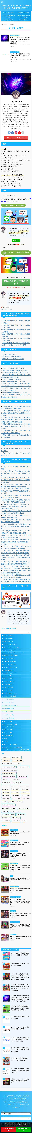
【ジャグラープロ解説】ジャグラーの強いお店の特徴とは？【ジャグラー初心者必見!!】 (20, 854)
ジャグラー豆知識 (8, 735)
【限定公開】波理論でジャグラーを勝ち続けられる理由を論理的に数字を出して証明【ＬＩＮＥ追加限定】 (16, 413)
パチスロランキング (6, 309)
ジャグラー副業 (5, 786)
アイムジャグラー (6, 760)
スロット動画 (7, 676)
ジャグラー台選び (15, 789)
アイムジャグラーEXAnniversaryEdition (15, 653)
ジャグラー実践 (8, 732)
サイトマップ (15, 1104)
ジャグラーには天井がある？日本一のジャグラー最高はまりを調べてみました (20, 1070)
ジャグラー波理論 (25, 795)
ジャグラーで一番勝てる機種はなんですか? (15, 370)
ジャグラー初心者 (17, 782)
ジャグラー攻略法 (15, 795)
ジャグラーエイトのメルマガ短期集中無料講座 (16, 750)
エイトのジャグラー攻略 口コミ (9, 770)
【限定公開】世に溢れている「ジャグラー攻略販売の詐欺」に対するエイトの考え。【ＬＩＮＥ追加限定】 (16, 426)
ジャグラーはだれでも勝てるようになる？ (15, 372)
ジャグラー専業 (5, 792)
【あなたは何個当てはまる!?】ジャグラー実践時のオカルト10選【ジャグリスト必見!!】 (20, 1039)
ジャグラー (4, 779)
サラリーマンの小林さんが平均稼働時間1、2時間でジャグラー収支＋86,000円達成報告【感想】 (16, 526)
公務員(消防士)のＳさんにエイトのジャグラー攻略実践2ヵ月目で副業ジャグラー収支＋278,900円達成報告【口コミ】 (15, 506)
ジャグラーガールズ (9, 681)
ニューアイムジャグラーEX (11, 647)
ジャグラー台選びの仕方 (23, 19)
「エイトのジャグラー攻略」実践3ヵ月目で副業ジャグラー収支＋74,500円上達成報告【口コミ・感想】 (15, 491)
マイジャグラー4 (8, 641)
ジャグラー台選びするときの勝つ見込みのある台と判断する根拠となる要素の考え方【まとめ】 (20, 867)
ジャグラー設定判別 (8, 718)
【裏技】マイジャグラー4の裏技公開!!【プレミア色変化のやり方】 (20, 1080)
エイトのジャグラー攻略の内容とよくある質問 (23, 16)
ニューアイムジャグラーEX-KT (12, 650)
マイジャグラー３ (6, 820)
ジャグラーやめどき (22, 44)
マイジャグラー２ (16, 817)
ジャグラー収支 (8, 690)
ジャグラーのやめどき (9, 708)
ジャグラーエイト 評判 (14, 779)
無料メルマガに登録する (16, 282)
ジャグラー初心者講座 (8, 12)
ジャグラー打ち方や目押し (10, 705)
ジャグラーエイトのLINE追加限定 (13, 747)
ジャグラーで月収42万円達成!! (11, 356)
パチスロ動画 (5, 811)
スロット (4, 801)
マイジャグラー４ (16, 820)
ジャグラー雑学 (26, 798)
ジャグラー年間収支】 (9, 354)
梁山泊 (24, 820)
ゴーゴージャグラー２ (10, 661)
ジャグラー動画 (8, 679)
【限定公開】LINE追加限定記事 (22, 1102)
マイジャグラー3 (8, 638)
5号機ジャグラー (6, 757)
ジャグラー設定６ (6, 798)
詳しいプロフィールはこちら (16, 137)
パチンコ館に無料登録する (8, 1129)
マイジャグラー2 (8, 635)
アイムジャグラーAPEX (10, 644)
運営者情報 (22, 1104)
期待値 (6, 738)
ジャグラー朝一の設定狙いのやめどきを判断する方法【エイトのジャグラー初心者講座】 (20, 55)
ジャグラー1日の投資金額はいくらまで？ (14, 392)
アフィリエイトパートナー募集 (17, 1106)
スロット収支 (20, 801)
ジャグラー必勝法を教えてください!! (13, 381)
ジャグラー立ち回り (8, 715)
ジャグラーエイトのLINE (10, 744)
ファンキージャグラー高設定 (8, 814)
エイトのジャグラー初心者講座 (9, 767)
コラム (6, 741)
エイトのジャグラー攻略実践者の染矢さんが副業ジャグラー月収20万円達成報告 (20, 925)
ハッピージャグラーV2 (10, 673)
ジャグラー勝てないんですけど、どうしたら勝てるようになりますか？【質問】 (20, 1049)
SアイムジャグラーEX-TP (11, 656)
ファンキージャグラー (10, 664)
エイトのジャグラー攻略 (23, 12)
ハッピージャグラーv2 (23, 808)
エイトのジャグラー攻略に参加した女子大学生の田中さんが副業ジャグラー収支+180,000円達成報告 (16, 557)
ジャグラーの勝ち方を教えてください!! (14, 368)
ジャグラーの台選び (8, 702)
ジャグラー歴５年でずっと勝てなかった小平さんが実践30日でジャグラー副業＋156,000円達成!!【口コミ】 (16, 473)
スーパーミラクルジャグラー (11, 667)
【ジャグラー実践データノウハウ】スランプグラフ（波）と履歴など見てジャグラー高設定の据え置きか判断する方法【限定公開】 (16, 420)
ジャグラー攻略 (8, 721)
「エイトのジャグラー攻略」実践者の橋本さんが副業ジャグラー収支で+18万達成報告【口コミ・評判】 (16, 542)
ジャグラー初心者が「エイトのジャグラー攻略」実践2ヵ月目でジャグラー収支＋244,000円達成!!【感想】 (15, 480)
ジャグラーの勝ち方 (8, 19)
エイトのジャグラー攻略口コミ (9, 776)
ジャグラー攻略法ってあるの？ (11, 379)
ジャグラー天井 (8, 730)
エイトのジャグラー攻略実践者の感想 (8, 16)
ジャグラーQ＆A (8, 687)
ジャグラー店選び (8, 711)
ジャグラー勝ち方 (24, 786)
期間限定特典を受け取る (24, 1128)
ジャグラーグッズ (8, 684)
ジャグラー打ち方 (25, 792)
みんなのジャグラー (9, 670)
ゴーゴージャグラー (9, 658)
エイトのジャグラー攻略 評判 (9, 773)
